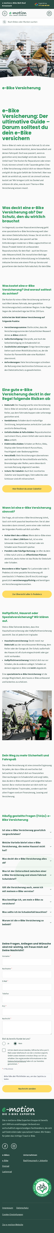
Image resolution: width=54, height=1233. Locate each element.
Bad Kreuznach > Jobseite (35, 1160)
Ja (8, 1043)
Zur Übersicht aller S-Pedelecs (27, 594)
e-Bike (5, 1160)
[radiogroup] (27, 1043)
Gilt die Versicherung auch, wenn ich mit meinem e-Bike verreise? (22, 889)
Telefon (5, 994)
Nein (20, 1043)
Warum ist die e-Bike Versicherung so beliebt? (23, 922)
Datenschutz (22, 1207)
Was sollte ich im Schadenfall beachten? (24, 912)
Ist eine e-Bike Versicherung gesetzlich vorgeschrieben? (24, 832)
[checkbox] (4, 1050)
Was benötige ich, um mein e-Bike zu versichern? (22, 901)
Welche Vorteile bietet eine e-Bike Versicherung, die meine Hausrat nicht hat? (23, 846)
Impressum (7, 1207)
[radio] (4, 1043)
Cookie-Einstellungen (12, 1214)
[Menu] (5, 13)
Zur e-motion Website (12, 1224)
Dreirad (5, 1166)
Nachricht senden (27, 1088)
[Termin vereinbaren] (49, 13)
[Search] (4, 22)
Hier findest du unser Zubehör (27, 488)
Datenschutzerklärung (17, 1061)
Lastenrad (7, 1171)
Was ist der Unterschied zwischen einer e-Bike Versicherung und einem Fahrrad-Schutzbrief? (24, 875)
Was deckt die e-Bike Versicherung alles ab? (24, 860)
